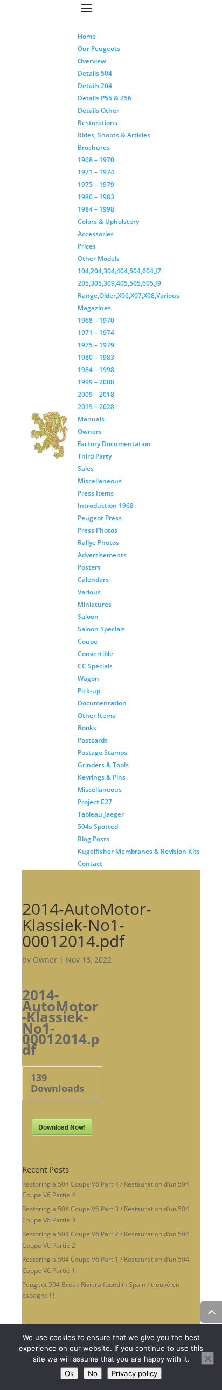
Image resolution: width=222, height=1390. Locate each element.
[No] (207, 1358)
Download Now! (62, 1127)
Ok (69, 1373)
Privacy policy (134, 1373)
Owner (45, 960)
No (93, 1373)
